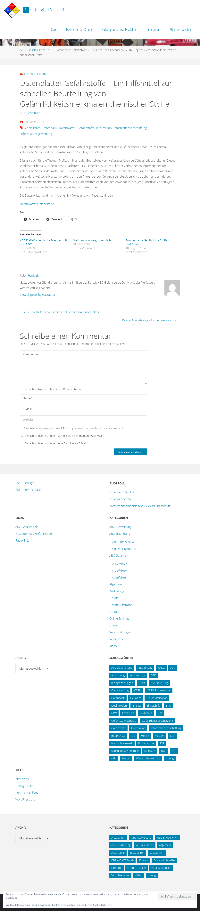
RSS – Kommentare (28, 489)
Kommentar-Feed (26, 792)
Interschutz (118, 736)
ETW (114, 713)
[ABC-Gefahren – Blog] (12, 10)
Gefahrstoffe (86, 128)
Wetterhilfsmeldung (148, 758)
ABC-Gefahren (118, 555)
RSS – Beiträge (24, 483)
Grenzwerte (118, 728)
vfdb (113, 758)
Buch (142, 683)
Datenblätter (67, 128)
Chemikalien (33, 128)
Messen (159, 736)
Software (149, 751)
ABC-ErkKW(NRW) (123, 542)
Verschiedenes (119, 639)
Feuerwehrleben (120, 499)
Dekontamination (156, 698)
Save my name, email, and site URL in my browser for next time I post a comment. (74, 428)
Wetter (126, 758)
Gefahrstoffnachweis (123, 720)
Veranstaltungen (120, 632)
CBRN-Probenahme (159, 690)
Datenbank (50, 128)
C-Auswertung (120, 690)
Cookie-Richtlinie (102, 905)
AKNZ (161, 667)
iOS (133, 736)
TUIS (163, 751)
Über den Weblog (180, 29)
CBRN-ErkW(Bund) (124, 549)
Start (53, 29)
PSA (162, 743)
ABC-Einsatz (145, 667)
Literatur (115, 612)
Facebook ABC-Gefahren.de (33, 533)
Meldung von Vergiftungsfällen (93, 240)
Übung (113, 625)
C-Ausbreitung (159, 683)
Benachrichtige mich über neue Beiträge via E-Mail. (56, 443)
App (172, 667)
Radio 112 (22, 540)
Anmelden (22, 779)
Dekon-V (135, 698)
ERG (168, 705)
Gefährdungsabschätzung (157, 720)
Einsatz (114, 598)
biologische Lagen (122, 683)
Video (113, 646)
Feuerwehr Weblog (121, 492)
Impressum (153, 29)
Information (104, 128)
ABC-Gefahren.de (26, 527)
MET (172, 736)
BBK (153, 675)
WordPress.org (25, 799)
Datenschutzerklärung (79, 29)
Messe (145, 736)
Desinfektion (119, 705)
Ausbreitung (137, 675)
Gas (160, 713)
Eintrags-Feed (24, 786)
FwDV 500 (146, 713)
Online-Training (119, 618)
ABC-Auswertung (120, 527)
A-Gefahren (120, 564)
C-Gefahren (120, 577)
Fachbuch (128, 713)
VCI (174, 751)
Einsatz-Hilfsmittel (39, 50)
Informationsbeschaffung (130, 128)
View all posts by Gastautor (39, 294)
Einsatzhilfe (153, 705)
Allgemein (115, 584)
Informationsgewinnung (36, 134)
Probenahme (146, 743)
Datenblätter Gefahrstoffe (37, 204)
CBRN (137, 690)
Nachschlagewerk (122, 743)
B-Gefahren (120, 571)
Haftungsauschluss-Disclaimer (120, 29)
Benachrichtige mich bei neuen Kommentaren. (53, 389)
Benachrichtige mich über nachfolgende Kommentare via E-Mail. (63, 436)
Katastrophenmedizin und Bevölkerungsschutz (140, 506)
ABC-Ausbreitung (121, 667)
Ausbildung (116, 591)
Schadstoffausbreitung (125, 751)
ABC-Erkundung (119, 533)
